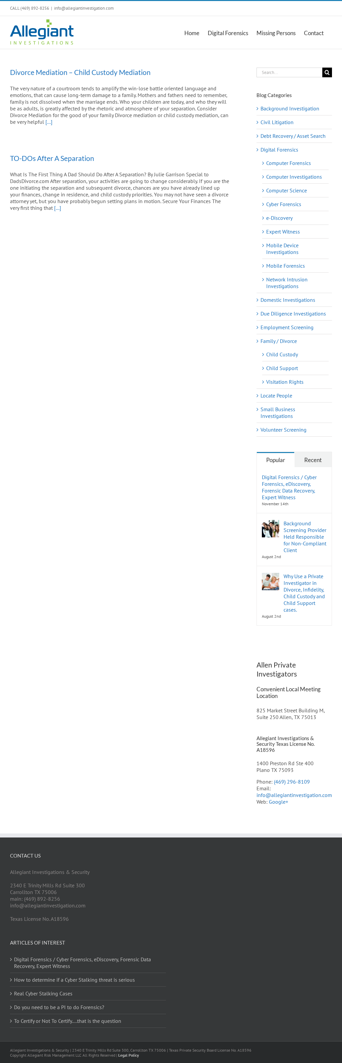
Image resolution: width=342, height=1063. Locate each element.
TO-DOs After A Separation (52, 158)
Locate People (276, 395)
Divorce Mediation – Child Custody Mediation (80, 72)
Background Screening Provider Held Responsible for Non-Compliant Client (305, 536)
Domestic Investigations (288, 299)
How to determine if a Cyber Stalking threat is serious (74, 979)
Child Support (282, 368)
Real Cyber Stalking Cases (43, 993)
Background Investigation (290, 108)
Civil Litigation (277, 122)
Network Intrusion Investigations (287, 282)
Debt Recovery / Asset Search (293, 135)
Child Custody (282, 354)
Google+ (278, 801)
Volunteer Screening (284, 429)
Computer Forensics (288, 163)
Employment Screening (287, 327)
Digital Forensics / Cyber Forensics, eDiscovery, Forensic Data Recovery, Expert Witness (289, 487)
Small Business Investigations (278, 412)
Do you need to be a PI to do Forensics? (59, 1007)
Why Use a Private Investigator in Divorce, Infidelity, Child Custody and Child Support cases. (304, 593)
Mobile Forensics (285, 265)
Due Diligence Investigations (293, 313)
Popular (275, 459)
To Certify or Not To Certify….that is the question (67, 1020)
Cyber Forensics (283, 204)
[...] (48, 121)
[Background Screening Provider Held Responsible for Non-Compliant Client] (270, 523)
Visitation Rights (285, 381)
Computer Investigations (294, 176)
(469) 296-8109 (292, 781)
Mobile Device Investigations (282, 248)
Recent (313, 459)
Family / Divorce (279, 341)
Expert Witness (283, 231)
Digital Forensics (279, 149)
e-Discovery (279, 217)
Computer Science (286, 190)
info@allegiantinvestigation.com (84, 8)
